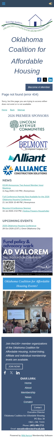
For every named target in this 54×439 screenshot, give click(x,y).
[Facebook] (39, 80)
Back (12, 110)
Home (4, 110)
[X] (45, 80)
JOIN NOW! (14, 366)
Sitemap (21, 110)
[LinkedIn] (50, 80)
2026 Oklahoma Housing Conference (19, 226)
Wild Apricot (26, 435)
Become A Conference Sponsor (16, 208)
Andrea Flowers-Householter (36, 211)
